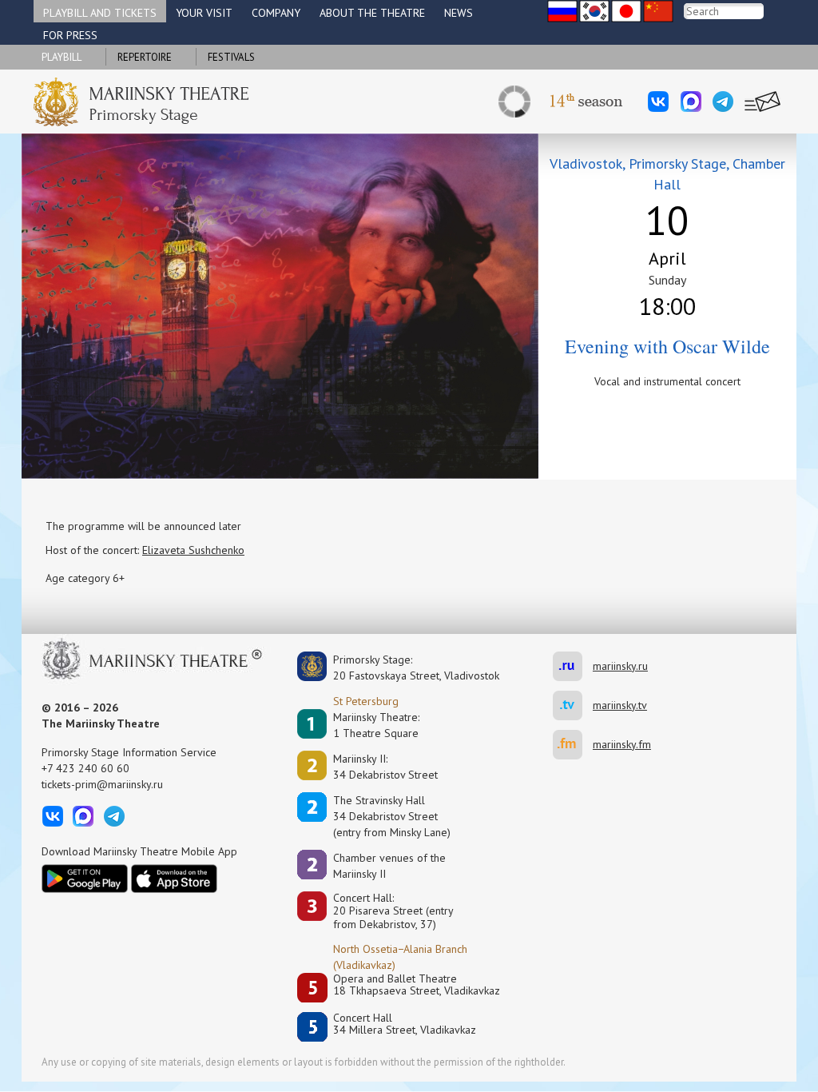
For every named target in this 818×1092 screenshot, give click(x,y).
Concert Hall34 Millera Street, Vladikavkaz (404, 1024)
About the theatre (372, 13)
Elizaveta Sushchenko (193, 550)
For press (70, 35)
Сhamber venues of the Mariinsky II (389, 866)
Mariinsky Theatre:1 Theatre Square (376, 725)
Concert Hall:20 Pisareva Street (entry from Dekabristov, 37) (393, 911)
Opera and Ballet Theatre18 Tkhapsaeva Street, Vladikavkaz (416, 985)
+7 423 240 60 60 (85, 768)
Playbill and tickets (100, 13)
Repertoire (144, 57)
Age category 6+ (85, 578)
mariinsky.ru (573, 666)
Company (276, 13)
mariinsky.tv (573, 705)
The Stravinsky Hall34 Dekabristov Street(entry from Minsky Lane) (392, 816)
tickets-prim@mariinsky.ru (102, 784)
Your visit (204, 13)
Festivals (231, 57)
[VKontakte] (658, 102)
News (458, 13)
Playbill (61, 57)
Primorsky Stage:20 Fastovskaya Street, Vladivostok (405, 667)
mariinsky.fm (573, 744)
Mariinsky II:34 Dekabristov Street (385, 766)
